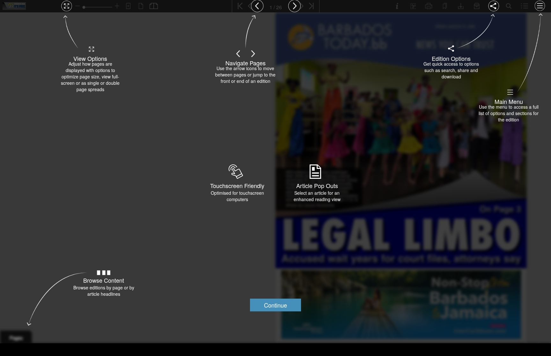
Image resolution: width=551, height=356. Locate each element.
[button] (275, 305)
